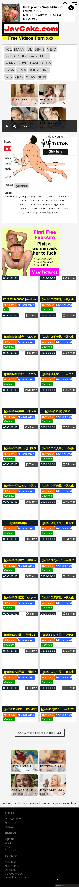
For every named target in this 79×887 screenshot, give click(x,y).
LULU (44, 56)
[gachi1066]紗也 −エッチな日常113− (20, 338)
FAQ (7, 846)
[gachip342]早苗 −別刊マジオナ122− (20, 674)
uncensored (27, 305)
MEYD (51, 49)
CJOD (19, 76)
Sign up (10, 839)
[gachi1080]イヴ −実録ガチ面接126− (58, 562)
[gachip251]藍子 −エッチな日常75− (58, 376)
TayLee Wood (14, 874)
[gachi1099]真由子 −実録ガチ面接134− (58, 450)
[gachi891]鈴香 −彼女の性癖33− (20, 711)
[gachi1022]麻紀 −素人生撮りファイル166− (58, 599)
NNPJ (41, 76)
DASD (35, 63)
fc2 (6, 309)
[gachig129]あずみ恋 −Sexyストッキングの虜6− (58, 413)
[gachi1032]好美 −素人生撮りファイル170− (58, 674)
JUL (29, 49)
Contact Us (12, 823)
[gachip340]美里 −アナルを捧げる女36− (58, 637)
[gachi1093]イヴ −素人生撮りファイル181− (58, 525)
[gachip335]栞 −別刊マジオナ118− (20, 450)
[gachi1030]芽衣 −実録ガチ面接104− (20, 562)
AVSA (9, 70)
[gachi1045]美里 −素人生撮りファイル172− (58, 487)
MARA (19, 49)
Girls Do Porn (13, 862)
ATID (21, 56)
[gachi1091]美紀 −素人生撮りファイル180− (58, 338)
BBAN (39, 49)
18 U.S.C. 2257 (13, 819)
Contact (10, 850)
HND (45, 70)
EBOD (10, 56)
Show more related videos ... (38, 733)
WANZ (10, 63)
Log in (8, 843)
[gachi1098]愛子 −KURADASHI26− (21, 525)
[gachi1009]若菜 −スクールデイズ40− (20, 599)
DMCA (9, 827)
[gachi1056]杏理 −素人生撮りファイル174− (58, 301)
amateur (11, 305)
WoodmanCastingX (18, 877)
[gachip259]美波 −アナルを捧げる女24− (20, 376)
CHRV (46, 63)
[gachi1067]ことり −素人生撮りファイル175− (20, 487)
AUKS (30, 76)
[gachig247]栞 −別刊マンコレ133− (20, 637)
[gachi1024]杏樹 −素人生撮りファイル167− (20, 413)
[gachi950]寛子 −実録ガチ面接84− (57, 711)
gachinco (21, 186)
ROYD (23, 63)
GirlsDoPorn (12, 866)
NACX (33, 56)
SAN (8, 76)
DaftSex (10, 870)
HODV (34, 70)
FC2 (8, 49)
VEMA (21, 70)
